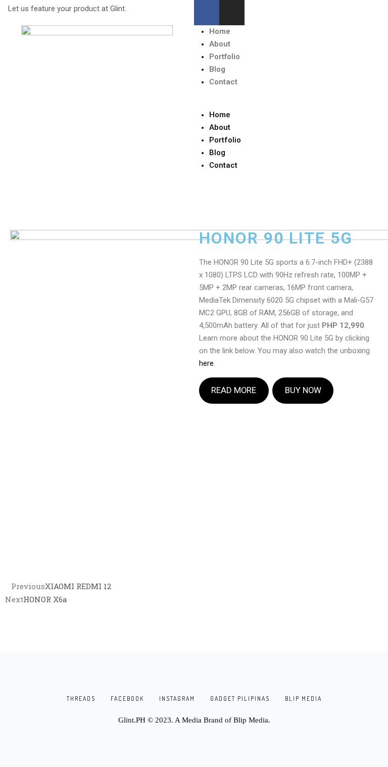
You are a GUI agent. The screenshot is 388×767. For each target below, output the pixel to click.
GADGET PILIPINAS (240, 698)
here (206, 363)
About (219, 44)
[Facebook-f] (206, 12)
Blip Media (250, 720)
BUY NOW (303, 390)
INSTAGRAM (177, 698)
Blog (217, 69)
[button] (291, 102)
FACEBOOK (127, 698)
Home (219, 31)
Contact (223, 81)
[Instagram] (232, 12)
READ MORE (233, 390)
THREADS (81, 698)
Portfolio (224, 56)
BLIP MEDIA (303, 698)
